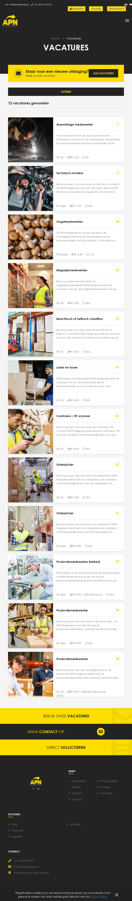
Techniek (75, 824)
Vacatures (96, 9)
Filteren (66, 91)
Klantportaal (77, 9)
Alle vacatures (103, 73)
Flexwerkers (79, 781)
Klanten (76, 787)
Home (55, 38)
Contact (77, 799)
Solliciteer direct (116, 9)
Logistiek (17, 836)
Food (15, 824)
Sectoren (77, 793)
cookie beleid (98, 896)
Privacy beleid (108, 781)
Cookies (104, 787)
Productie (17, 830)
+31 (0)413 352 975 (42, 4)
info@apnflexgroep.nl (18, 4)
